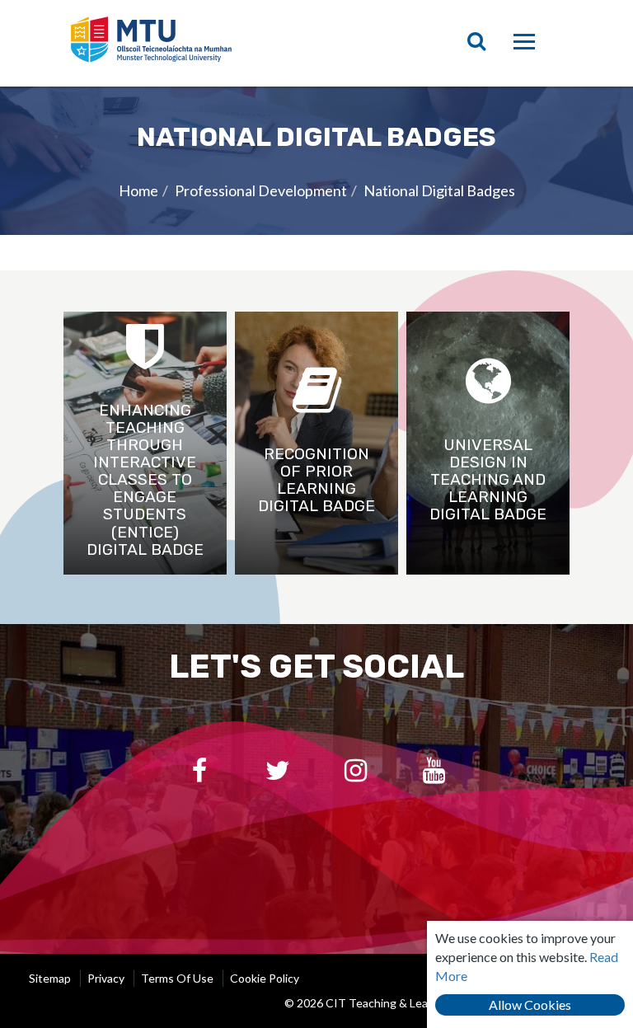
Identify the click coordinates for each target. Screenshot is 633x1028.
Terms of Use (177, 978)
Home (138, 190)
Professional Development (261, 190)
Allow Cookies (530, 1004)
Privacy (105, 978)
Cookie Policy (264, 978)
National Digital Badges (439, 190)
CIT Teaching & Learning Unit (193, 43)
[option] (316, 160)
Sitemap (50, 978)
